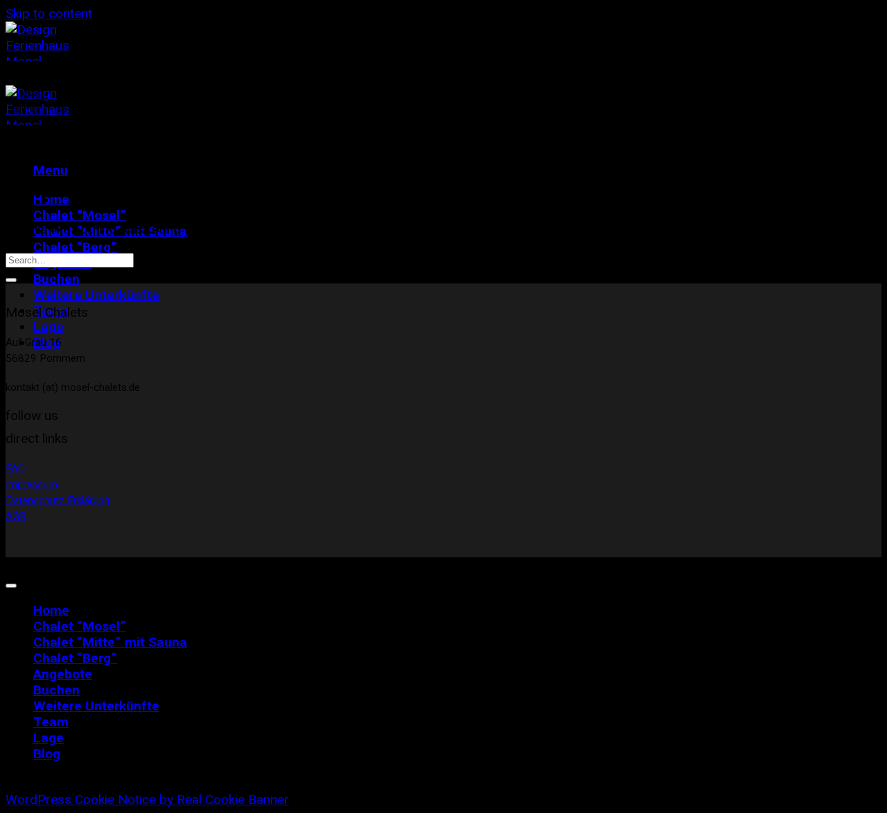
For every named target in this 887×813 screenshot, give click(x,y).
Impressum (32, 484)
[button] (50, 170)
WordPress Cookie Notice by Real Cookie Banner (147, 799)
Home (51, 610)
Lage (48, 327)
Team (51, 722)
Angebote (62, 674)
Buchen (56, 279)
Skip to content (49, 13)
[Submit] (11, 280)
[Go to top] (11, 586)
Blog (46, 754)
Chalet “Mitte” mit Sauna (110, 642)
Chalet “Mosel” (79, 215)
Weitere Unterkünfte (96, 295)
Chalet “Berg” (75, 247)
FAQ (15, 468)
